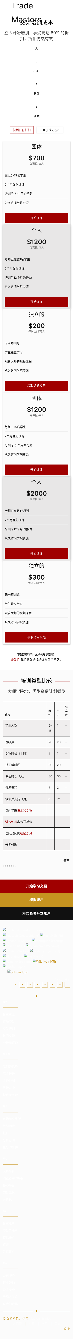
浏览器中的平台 (13, 1178)
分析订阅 (9, 1140)
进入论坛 (11, 822)
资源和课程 (24, 810)
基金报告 (9, 1073)
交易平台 (9, 1171)
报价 (6, 1133)
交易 (32, 1324)
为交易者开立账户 (36, 913)
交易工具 (9, 1192)
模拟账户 (36, 900)
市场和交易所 (12, 1119)
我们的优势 (10, 1066)
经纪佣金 (9, 1126)
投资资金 (9, 1014)
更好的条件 (10, 1147)
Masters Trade (39, 1318)
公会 (57, 1324)
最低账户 (9, 1252)
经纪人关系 (10, 1297)
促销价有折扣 (22, 130)
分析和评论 (10, 1043)
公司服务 (9, 1275)
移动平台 (9, 1185)
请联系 (15, 660)
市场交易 (9, 1021)
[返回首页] (36, 5)
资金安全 (9, 1290)
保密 (6, 1245)
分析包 (7, 1199)
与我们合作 (10, 1304)
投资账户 (9, 1223)
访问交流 (9, 1036)
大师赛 (17, 1324)
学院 (45, 1324)
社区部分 (26, 833)
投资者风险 (10, 1095)
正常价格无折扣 (49, 130)
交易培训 (9, 1028)
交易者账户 (10, 1230)
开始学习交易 (36, 886)
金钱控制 (9, 1081)
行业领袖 (9, 1282)
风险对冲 (9, 1088)
